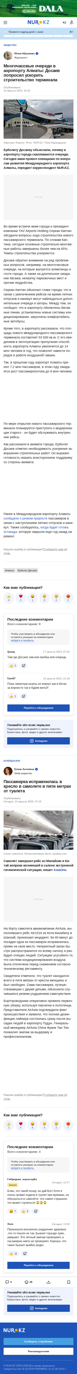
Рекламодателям (38, 1351)
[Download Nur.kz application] (38, 8)
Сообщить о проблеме (38, 1341)
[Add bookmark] (69, 1282)
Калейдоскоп (12, 761)
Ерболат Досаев (27, 570)
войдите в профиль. (22, 640)
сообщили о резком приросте (25, 518)
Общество (10, 45)
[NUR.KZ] (38, 22)
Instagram (41, 740)
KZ (64, 22)
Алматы (9, 570)
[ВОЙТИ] (71, 22)
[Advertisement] (38, 197)
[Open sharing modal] (48, 1282)
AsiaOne (60, 870)
